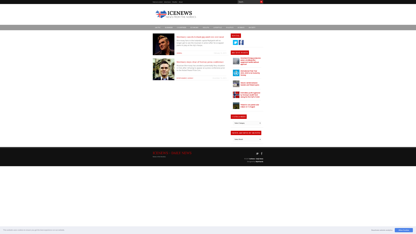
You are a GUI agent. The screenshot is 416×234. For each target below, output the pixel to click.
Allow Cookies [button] (404, 230)
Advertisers (167, 2)
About (181, 2)
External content (158, 2)
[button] (65, 230)
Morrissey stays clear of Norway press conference (200, 62)
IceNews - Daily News (172, 153)
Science (241, 27)
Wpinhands (259, 161)
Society (252, 27)
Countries (181, 27)
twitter (235, 42)
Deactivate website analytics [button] (381, 230)
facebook (241, 42)
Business (169, 27)
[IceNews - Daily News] (176, 19)
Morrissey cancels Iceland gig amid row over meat (200, 37)
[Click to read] (163, 44)
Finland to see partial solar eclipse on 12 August (249, 106)
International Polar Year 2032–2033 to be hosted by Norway (250, 73)
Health (206, 27)
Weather (174, 2)
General (179, 53)
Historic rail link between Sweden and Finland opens (249, 84)
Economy (194, 27)
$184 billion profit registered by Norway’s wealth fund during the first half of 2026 (250, 95)
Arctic (158, 27)
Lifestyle (217, 27)
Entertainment (182, 78)
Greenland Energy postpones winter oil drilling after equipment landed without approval (250, 61)
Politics (229, 27)
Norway (190, 78)
